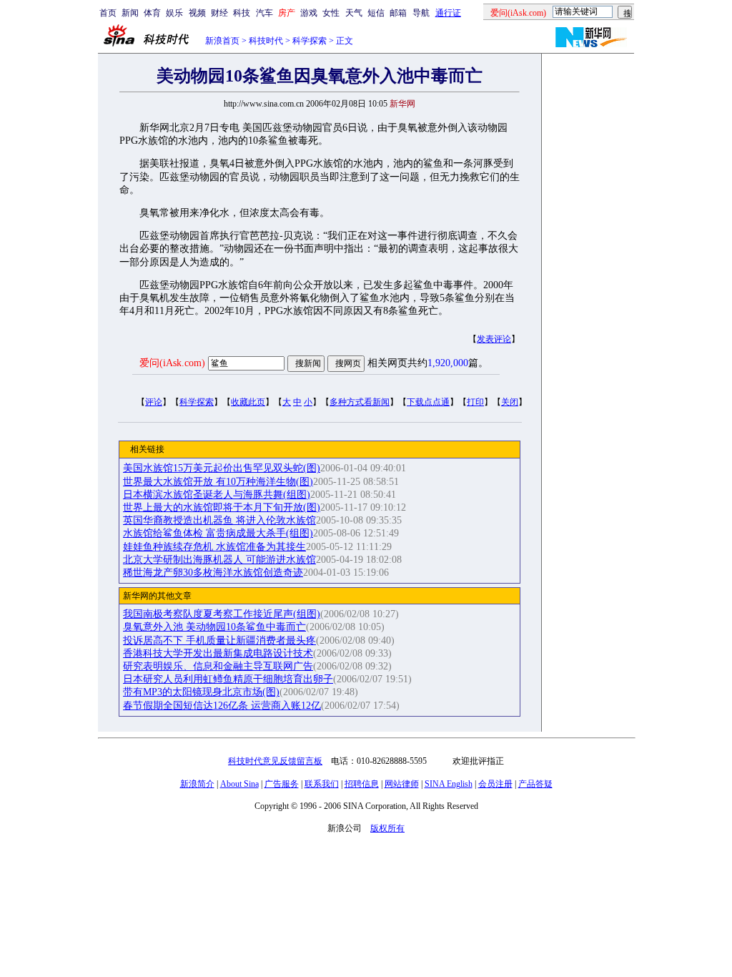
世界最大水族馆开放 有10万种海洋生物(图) (218, 481)
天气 (353, 13)
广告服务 (281, 784)
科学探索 (309, 41)
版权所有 (387, 828)
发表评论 (494, 339)
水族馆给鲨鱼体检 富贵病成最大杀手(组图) (218, 533)
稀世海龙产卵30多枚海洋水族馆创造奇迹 (213, 572)
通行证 (448, 13)
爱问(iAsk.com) (172, 363)
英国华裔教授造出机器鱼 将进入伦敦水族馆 (219, 520)
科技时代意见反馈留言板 (275, 761)
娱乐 (174, 13)
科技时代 (266, 41)
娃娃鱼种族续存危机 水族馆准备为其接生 (214, 546)
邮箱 (398, 13)
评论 (153, 402)
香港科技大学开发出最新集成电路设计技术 (218, 653)
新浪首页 (222, 41)
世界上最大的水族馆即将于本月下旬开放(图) (221, 507)
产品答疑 (535, 784)
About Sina (239, 784)
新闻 (130, 13)
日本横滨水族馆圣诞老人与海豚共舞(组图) (216, 494)
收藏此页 (248, 402)
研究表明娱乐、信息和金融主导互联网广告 (218, 666)
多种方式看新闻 (360, 402)
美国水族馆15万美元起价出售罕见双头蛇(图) (221, 468)
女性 (331, 13)
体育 (152, 13)
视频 (197, 13)
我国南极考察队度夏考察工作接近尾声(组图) (221, 614)
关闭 (509, 402)
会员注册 (495, 784)
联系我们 (322, 784)
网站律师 (402, 784)
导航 (421, 13)
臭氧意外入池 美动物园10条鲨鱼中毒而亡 (214, 627)
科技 (241, 13)
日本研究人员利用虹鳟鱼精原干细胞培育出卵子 (228, 679)
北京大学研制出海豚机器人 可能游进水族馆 (219, 559)
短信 (376, 13)
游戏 (308, 13)
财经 (219, 13)
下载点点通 (428, 402)
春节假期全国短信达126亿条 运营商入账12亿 (222, 705)
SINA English (449, 784)
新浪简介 (197, 784)
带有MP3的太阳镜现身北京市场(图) (201, 692)
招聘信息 (362, 784)
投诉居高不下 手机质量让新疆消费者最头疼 (219, 640)
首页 (108, 13)
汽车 (264, 13)
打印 (475, 402)
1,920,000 (447, 363)
